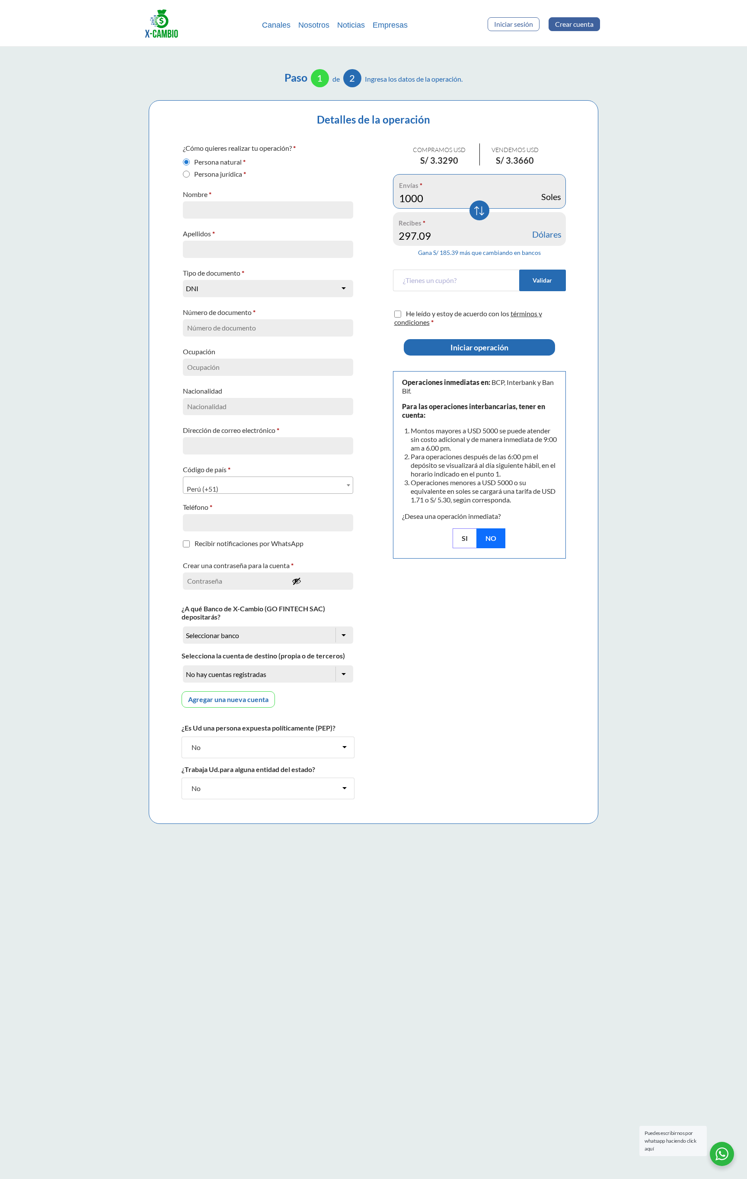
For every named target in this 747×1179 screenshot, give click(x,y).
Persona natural (220, 160)
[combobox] (268, 485)
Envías (410, 185)
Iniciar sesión (513, 24)
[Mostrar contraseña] (320, 581)
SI (465, 538)
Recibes (412, 223)
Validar (542, 280)
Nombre (197, 194)
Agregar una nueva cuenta (228, 699)
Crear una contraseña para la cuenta (238, 565)
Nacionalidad (203, 391)
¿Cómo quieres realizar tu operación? (239, 148)
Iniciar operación (479, 347)
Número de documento (219, 312)
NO (490, 538)
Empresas (390, 25)
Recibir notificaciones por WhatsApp (249, 543)
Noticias (351, 25)
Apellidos (199, 233)
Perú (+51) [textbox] (202, 489)
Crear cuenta (574, 24)
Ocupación (200, 351)
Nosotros (313, 25)
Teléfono (197, 507)
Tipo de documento (213, 273)
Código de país (206, 469)
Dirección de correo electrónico (231, 430)
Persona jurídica (220, 172)
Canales (276, 25)
